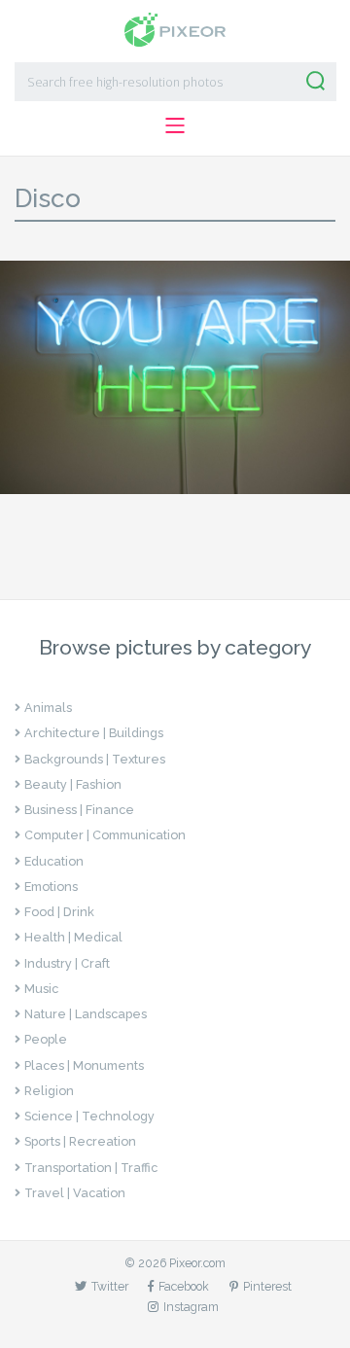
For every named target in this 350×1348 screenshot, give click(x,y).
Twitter (109, 1286)
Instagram (191, 1306)
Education (54, 861)
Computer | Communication (105, 835)
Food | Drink (59, 912)
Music (41, 988)
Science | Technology (89, 1116)
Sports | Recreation (80, 1141)
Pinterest (267, 1286)
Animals (48, 707)
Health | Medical (73, 937)
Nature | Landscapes (85, 1014)
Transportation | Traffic (91, 1167)
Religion (49, 1090)
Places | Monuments (84, 1065)
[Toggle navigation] (174, 125)
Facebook (183, 1286)
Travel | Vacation (74, 1193)
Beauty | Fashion (73, 784)
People (45, 1039)
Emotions (51, 886)
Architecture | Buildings (93, 733)
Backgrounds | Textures (94, 759)
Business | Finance (79, 809)
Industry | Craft (67, 963)
